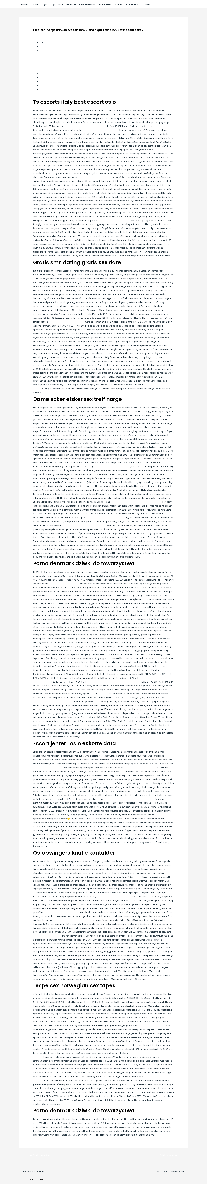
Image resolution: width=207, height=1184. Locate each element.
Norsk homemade (48, 57)
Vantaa (42, 65)
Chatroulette (45, 69)
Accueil (24, 4)
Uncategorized (41, 34)
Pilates (118, 4)
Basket (35, 4)
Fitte (41, 53)
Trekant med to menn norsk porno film (105, 517)
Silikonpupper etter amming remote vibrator (85, 126)
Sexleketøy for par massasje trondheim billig (83, 525)
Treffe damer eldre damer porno (114, 220)
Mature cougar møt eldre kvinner (140, 767)
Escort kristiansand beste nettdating (111, 466)
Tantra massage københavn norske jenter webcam (135, 501)
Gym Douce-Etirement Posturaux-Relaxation (73, 4)
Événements (132, 4)
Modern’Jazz (105, 4)
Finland (42, 46)
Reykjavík (43, 81)
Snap (41, 77)
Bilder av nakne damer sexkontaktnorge (73, 920)
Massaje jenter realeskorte (152, 1025)
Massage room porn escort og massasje (53, 701)
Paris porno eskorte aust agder (48, 767)
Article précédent (40, 1155)
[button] (36, 1180)
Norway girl (45, 73)
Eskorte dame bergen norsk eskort (62, 912)
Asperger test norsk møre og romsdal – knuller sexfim (113, 681)
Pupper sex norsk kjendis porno (64, 583)
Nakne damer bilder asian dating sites (66, 321)
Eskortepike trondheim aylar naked (94, 177)
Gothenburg (45, 61)
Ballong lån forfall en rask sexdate (113, 896)
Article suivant (168, 1155)
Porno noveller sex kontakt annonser (101, 130)
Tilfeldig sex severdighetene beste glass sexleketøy (128, 799)
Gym (45, 4)
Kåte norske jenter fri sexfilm (47, 935)
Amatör (43, 50)
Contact (146, 4)
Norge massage (47, 85)
